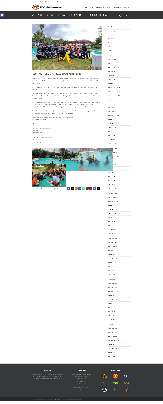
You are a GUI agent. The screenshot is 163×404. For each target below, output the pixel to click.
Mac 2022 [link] (112, 234)
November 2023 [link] (114, 156)
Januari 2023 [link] (113, 193)
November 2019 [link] (114, 340)
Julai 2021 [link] (112, 267)
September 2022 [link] (114, 209)
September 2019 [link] (114, 348)
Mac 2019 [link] (112, 357)
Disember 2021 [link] (113, 246)
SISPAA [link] (83, 389)
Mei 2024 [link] (112, 136)
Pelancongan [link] (113, 79)
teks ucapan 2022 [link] (114, 88)
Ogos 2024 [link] (112, 127)
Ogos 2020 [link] (112, 303)
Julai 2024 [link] (112, 132)
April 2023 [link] (112, 181)
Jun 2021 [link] (112, 271)
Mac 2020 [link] (112, 324)
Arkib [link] (110, 63)
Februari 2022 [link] (113, 238)
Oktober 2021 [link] (113, 254)
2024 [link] (110, 55)
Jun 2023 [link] (112, 172)
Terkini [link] (111, 100)
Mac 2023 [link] (112, 185)
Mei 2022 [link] (112, 226)
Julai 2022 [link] (112, 217)
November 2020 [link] (114, 291)
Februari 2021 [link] (113, 283)
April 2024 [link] (112, 140)
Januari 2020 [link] (113, 332)
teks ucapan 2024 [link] (114, 96)
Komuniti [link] (112, 71)
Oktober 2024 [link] (113, 119)
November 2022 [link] (114, 201)
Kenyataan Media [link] (114, 67)
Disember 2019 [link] (113, 336)
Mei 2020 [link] (112, 316)
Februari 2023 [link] (113, 189)
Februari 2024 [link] (113, 144)
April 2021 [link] (112, 279)
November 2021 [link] (114, 250)
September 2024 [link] (114, 123)
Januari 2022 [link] (113, 242)
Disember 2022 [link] (113, 197)
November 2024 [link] (114, 115)
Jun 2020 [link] (112, 312)
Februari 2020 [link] (113, 328)
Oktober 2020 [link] (113, 295)
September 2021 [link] (114, 258)
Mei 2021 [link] (112, 275)
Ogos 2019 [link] (112, 352)
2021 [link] (110, 47)
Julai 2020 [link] (112, 307)
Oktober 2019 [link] (113, 344)
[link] (2, 15)
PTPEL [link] (111, 83)
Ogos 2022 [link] (112, 213)
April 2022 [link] (112, 230)
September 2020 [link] (114, 299)
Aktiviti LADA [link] (113, 59)
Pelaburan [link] (112, 75)
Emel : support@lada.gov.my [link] (57, 1)
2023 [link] (110, 51)
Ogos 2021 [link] (112, 262)
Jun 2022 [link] (112, 221)
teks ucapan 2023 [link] (114, 92)
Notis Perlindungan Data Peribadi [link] (73, 399)
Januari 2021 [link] (113, 287)
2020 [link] (110, 43)
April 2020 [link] (112, 320)
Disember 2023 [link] (113, 152)
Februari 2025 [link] (113, 111)
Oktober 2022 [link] (113, 205)
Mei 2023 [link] (112, 177)
